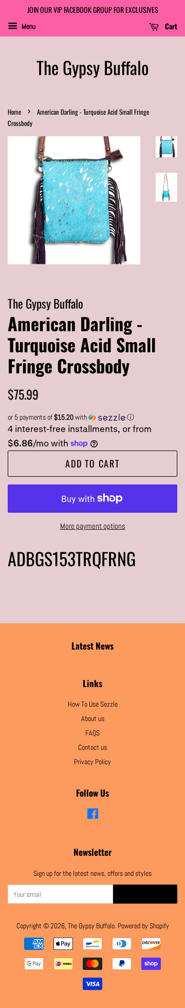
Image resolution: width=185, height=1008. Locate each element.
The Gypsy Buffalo (92, 67)
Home (14, 112)
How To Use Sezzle (93, 704)
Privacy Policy (92, 761)
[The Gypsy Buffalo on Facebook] (93, 815)
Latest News (92, 645)
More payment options (92, 526)
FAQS (92, 732)
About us (92, 718)
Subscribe (145, 895)
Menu (27, 26)
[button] (92, 417)
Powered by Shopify (143, 925)
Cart (170, 26)
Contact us (92, 747)
